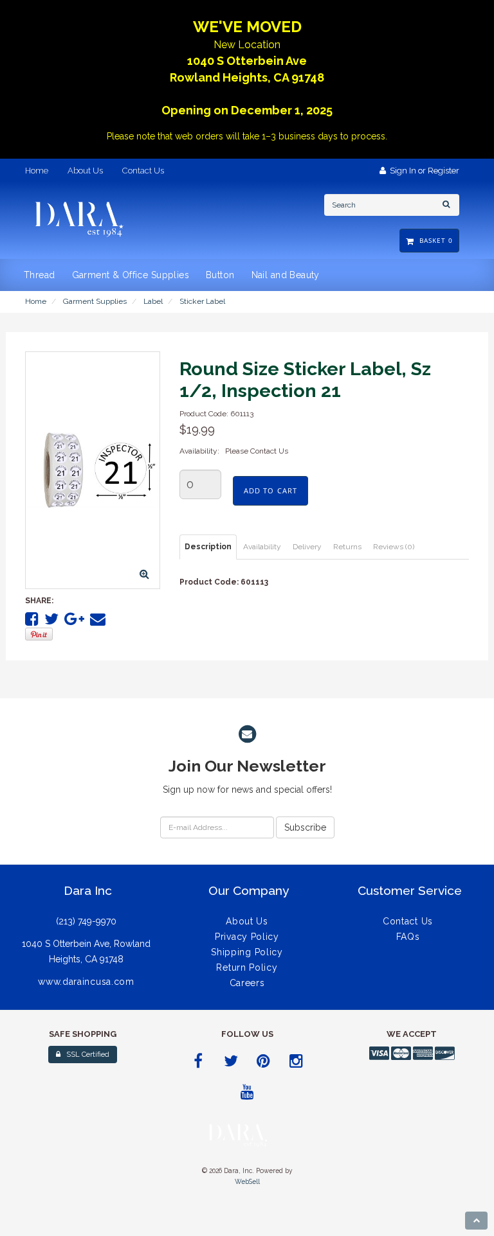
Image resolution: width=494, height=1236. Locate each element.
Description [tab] (208, 546)
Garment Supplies (95, 301)
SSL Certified (84, 1054)
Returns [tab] (347, 546)
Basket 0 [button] (433, 240)
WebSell (247, 1181)
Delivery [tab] (307, 546)
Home (35, 301)
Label (153, 301)
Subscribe (305, 827)
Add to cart (270, 490)
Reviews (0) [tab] (393, 546)
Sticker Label (202, 301)
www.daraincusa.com (86, 981)
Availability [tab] (262, 546)
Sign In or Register (422, 170)
